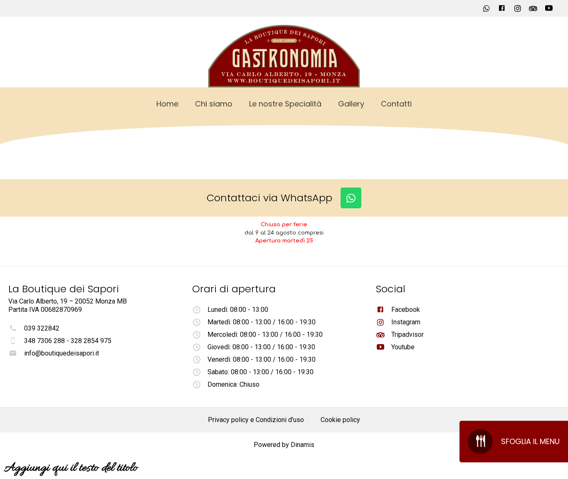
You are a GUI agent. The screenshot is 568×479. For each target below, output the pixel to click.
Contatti (396, 104)
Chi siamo (213, 104)
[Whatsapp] (351, 198)
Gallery (351, 104)
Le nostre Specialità (285, 104)
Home (167, 104)
